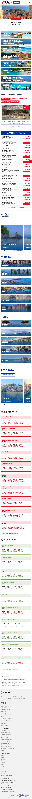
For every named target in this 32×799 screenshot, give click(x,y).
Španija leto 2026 (5, 745)
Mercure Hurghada (7, 498)
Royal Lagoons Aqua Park (8, 428)
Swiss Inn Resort (6, 452)
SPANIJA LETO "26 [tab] (23, 98)
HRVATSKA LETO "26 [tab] (14, 101)
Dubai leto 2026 (5, 737)
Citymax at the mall (7, 545)
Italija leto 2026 (5, 750)
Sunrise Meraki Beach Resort (10, 522)
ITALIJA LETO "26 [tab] (5, 101)
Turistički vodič (5, 725)
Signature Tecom (6, 557)
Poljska (3, 773)
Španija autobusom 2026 (7, 748)
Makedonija (4, 769)
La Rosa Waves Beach (7, 417)
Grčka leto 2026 (5, 730)
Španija (3, 759)
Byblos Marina (5, 595)
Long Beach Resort (7, 463)
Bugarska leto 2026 (6, 734)
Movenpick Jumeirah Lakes (9, 619)
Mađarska (3, 762)
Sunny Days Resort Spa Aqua (9, 440)
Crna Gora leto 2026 (6, 741)
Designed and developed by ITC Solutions (16, 797)
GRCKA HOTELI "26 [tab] (6, 98)
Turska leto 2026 (5, 732)
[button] (1, 250)
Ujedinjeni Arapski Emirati (7, 718)
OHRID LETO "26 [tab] (14, 98)
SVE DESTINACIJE (7, 221)
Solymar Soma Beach (7, 487)
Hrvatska (3, 771)
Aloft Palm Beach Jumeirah (9, 632)
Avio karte (3, 723)
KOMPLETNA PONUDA (8, 375)
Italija (2, 757)
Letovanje (3, 711)
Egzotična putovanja (6, 720)
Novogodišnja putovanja (7, 714)
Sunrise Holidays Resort (8, 510)
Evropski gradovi (5, 709)
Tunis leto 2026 (5, 743)
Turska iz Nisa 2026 (6, 746)
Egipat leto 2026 (5, 736)
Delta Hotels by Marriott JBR (10, 607)
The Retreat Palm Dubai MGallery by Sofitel (13, 657)
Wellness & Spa (5, 721)
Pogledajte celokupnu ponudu (16, 207)
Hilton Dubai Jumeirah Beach (10, 644)
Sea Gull (4, 475)
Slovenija (3, 768)
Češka (2, 766)
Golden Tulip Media (7, 570)
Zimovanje (3, 713)
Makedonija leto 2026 (6, 739)
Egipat (2, 716)
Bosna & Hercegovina (6, 775)
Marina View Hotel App (8, 582)
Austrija (3, 761)
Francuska (3, 764)
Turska (2, 755)
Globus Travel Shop (16, 795)
